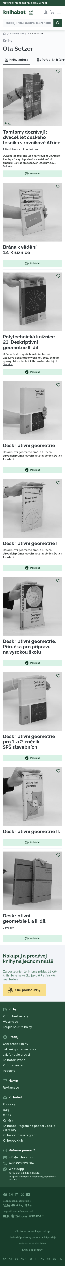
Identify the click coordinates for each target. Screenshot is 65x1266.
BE (54, 1259)
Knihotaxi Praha (14, 1060)
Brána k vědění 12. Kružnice (19, 249)
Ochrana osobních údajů (32, 1243)
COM (24, 1259)
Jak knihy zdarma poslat (20, 1049)
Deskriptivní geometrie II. (31, 831)
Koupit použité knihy (17, 1027)
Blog (6, 1109)
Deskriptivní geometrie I (30, 543)
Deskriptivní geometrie (29, 445)
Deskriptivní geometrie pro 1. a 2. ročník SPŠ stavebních (29, 742)
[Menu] (59, 12)
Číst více (8, 166)
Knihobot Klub (13, 1140)
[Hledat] (57, 23)
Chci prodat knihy (15, 1044)
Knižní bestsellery (15, 1016)
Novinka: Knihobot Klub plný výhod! (25, 2)
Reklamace (11, 1087)
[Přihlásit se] (46, 12)
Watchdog (10, 1021)
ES (31, 1259)
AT (10, 1259)
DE (16, 1259)
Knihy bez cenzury (32, 1250)
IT (36, 1259)
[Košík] (52, 12)
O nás (7, 1115)
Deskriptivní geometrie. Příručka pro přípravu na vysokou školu (29, 647)
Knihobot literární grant (20, 1135)
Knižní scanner (13, 1065)
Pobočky (9, 1070)
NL (42, 1259)
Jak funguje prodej (16, 1054)
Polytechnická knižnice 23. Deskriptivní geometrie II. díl (29, 342)
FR (48, 1259)
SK (4, 1259)
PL (60, 1259)
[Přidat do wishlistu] (58, 71)
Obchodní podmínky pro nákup (32, 1231)
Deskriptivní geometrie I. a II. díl (24, 918)
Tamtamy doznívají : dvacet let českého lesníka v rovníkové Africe (31, 137)
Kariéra (8, 1120)
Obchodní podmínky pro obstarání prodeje (32, 1237)
